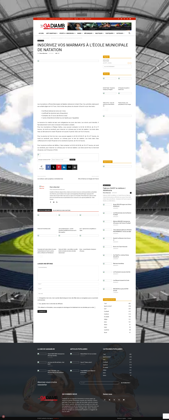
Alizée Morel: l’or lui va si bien (88, 354)
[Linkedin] (64, 167)
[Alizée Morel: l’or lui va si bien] (74, 356)
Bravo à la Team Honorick (120, 246)
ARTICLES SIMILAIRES (45, 210)
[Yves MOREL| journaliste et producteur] (74, 373)
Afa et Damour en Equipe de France (88, 179)
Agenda (76, 18)
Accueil (41, 33)
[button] (129, 33)
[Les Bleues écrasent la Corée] (107, 283)
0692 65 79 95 (88, 18)
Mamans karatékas (118, 263)
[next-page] (41, 256)
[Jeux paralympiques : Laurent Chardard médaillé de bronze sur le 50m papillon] (68, 220)
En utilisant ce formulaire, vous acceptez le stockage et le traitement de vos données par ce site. (67, 307)
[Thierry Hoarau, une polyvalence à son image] (125, 96)
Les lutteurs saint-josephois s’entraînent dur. (50, 179)
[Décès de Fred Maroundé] (47, 220)
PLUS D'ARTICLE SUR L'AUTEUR (61, 210)
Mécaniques (88, 33)
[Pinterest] (58, 167)
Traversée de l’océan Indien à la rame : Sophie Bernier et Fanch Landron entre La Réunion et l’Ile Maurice (47, 251)
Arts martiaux (51, 33)
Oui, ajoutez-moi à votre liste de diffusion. (51, 303)
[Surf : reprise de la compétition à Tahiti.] (89, 220)
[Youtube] (130, 19)
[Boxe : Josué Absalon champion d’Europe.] (89, 241)
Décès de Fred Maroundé (43, 228)
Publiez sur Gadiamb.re (67, 18)
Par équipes (109, 33)
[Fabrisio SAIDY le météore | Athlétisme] (117, 175)
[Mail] (121, 19)
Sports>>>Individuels (67, 33)
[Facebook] (118, 19)
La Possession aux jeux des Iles (121, 272)
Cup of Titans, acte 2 (86, 362)
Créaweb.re (56, 418)
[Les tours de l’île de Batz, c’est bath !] (41, 364)
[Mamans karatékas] (107, 266)
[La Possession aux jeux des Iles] (107, 274)
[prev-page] (38, 256)
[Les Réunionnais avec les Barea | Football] (107, 215)
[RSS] (124, 19)
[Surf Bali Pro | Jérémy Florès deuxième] (107, 257)
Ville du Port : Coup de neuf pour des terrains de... (108, 104)
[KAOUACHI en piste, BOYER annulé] (107, 291)
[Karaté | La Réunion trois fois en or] (107, 240)
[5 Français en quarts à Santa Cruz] (125, 82)
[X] (127, 19)
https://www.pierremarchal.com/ (57, 189)
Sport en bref (46, 38)
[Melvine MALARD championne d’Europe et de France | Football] (107, 223)
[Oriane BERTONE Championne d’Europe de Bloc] (41, 356)
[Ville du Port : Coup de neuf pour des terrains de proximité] (109, 96)
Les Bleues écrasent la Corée (121, 280)
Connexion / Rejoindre (55, 18)
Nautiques (99, 33)
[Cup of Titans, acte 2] (74, 364)
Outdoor (119, 33)
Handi (79, 33)
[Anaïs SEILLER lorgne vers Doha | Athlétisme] (107, 207)
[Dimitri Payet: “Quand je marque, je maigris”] (109, 82)
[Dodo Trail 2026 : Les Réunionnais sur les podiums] (41, 373)
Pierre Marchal (43, 53)
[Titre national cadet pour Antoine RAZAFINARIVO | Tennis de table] (107, 232)
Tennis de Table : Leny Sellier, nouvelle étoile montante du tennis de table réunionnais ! (68, 251)
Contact (81, 18)
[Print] (74, 167)
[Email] (69, 167)
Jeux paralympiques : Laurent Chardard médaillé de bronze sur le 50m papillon (67, 230)
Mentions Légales (121, 418)
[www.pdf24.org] (68, 155)
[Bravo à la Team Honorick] (107, 249)
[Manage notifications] (3, 416)
